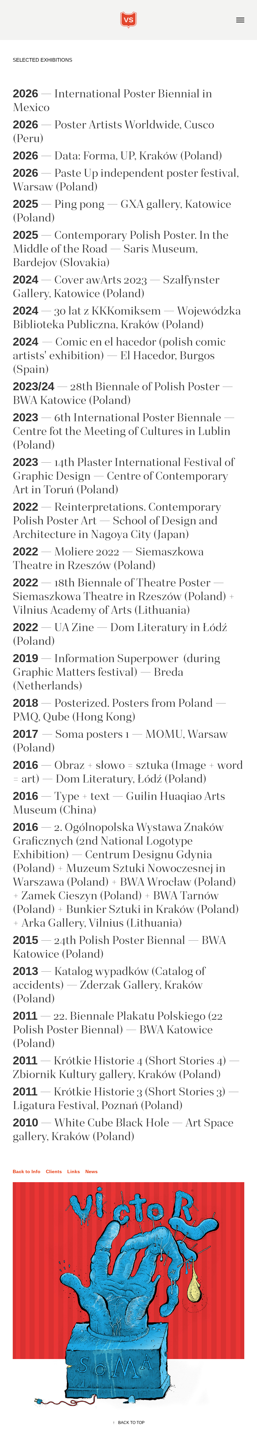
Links (73, 1171)
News (91, 1171)
